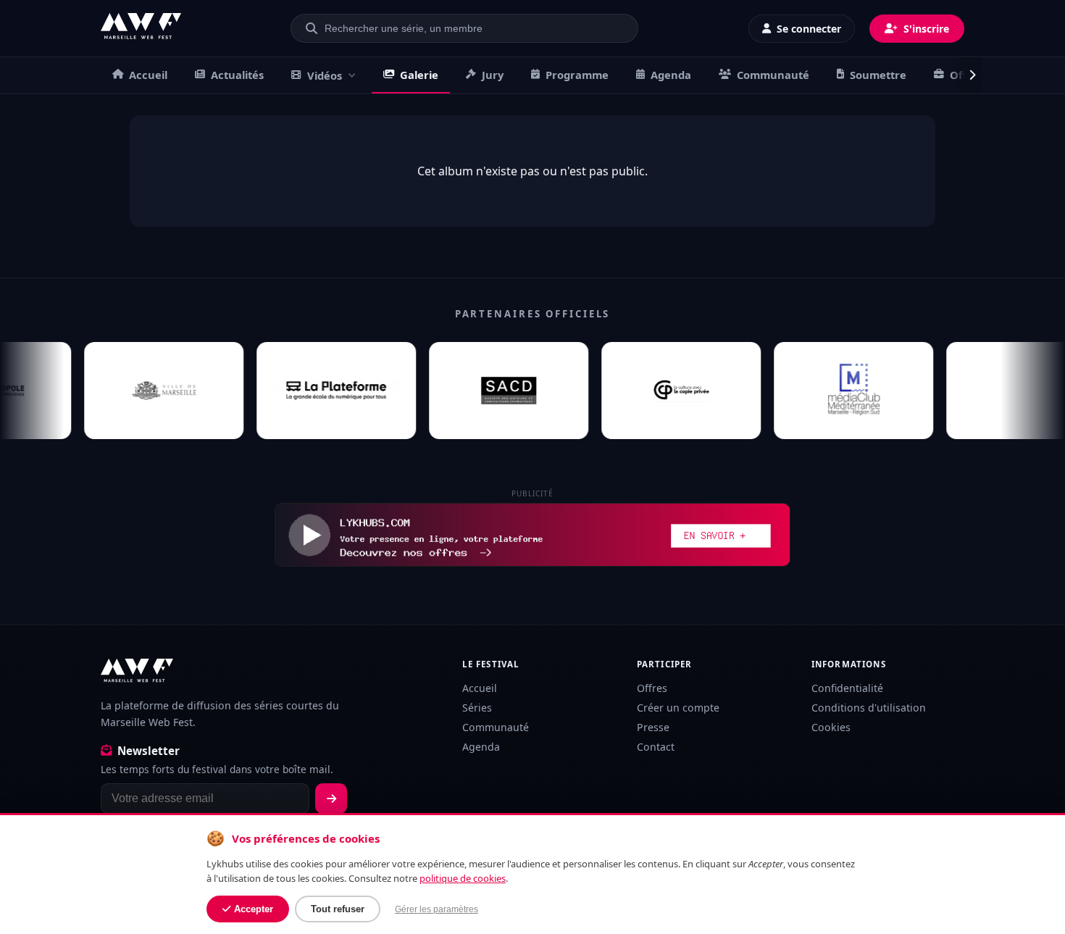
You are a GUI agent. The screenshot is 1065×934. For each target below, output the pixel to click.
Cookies (831, 727)
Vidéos (324, 75)
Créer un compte (678, 707)
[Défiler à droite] (966, 75)
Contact (655, 747)
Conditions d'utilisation (868, 707)
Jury (493, 74)
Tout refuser (337, 909)
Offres (652, 688)
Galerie (419, 74)
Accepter (253, 909)
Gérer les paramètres (436, 909)
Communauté (773, 74)
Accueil (148, 74)
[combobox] (473, 28)
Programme (577, 74)
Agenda (671, 74)
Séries (477, 707)
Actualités (237, 74)
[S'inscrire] (331, 798)
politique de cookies (462, 878)
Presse (653, 727)
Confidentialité (847, 688)
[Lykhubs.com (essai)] (532, 535)
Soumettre (878, 74)
